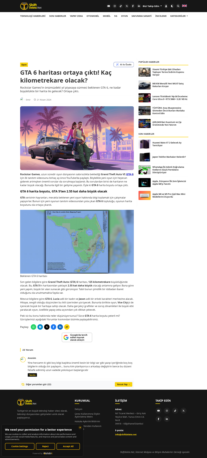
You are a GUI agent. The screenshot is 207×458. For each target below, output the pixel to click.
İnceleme (161, 15)
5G (115, 15)
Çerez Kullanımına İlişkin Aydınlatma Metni (87, 415)
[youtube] (108, 6)
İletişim (78, 409)
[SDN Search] (178, 6)
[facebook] (133, 6)
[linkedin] (139, 6)
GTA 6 (129, 174)
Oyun (124, 15)
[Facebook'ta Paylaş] (53, 327)
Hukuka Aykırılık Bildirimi (87, 421)
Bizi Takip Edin (151, 6)
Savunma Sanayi (142, 15)
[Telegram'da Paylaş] (40, 327)
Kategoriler (178, 15)
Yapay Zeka (76, 15)
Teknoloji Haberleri (32, 15)
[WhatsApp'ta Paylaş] (33, 327)
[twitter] (127, 6)
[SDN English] (184, 6)
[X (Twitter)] (183, 411)
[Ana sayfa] (31, 6)
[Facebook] (158, 419)
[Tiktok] (175, 411)
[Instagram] (167, 411)
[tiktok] (121, 6)
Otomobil (93, 15)
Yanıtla (32, 375)
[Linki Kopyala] (67, 327)
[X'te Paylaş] (47, 327)
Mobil (106, 15)
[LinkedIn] (167, 419)
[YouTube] (158, 411)
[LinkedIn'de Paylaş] (60, 327)
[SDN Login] (166, 6)
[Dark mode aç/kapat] (172, 6)
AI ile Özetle (125, 64)
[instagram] (114, 6)
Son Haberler (57, 15)
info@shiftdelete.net (126, 434)
